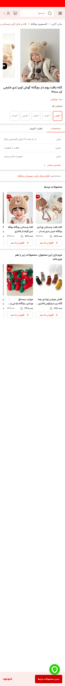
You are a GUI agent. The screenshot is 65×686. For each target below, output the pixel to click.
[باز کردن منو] (59, 13)
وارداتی (53, 99)
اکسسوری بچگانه (39, 24)
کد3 (36, 116)
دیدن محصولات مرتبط (48, 679)
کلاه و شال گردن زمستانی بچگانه (34, 176)
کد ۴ (14, 116)
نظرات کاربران (36, 128)
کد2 (47, 116)
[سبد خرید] (15, 13)
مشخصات (56, 128)
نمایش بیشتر (54, 165)
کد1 (57, 116)
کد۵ (25, 116)
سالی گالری (56, 24)
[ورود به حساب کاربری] (6, 13)
